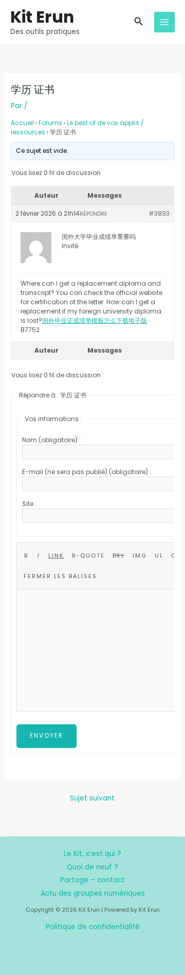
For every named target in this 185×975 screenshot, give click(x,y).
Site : (29, 503)
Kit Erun (42, 16)
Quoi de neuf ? (92, 867)
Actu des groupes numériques (93, 893)
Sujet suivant (92, 798)
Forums (50, 122)
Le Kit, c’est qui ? (92, 854)
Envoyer (46, 736)
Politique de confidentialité (93, 927)
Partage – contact (92, 880)
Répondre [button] (93, 214)
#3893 (159, 213)
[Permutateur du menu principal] (164, 22)
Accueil (22, 122)
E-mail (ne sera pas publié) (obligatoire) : (86, 471)
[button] (138, 22)
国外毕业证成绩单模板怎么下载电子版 (94, 320)
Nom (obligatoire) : (51, 440)
